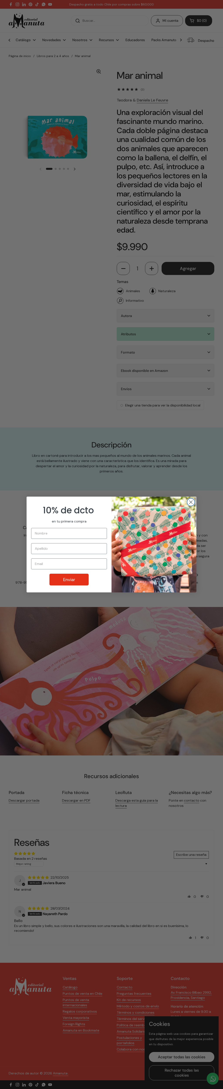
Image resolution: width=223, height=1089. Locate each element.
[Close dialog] (191, 502)
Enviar (69, 579)
